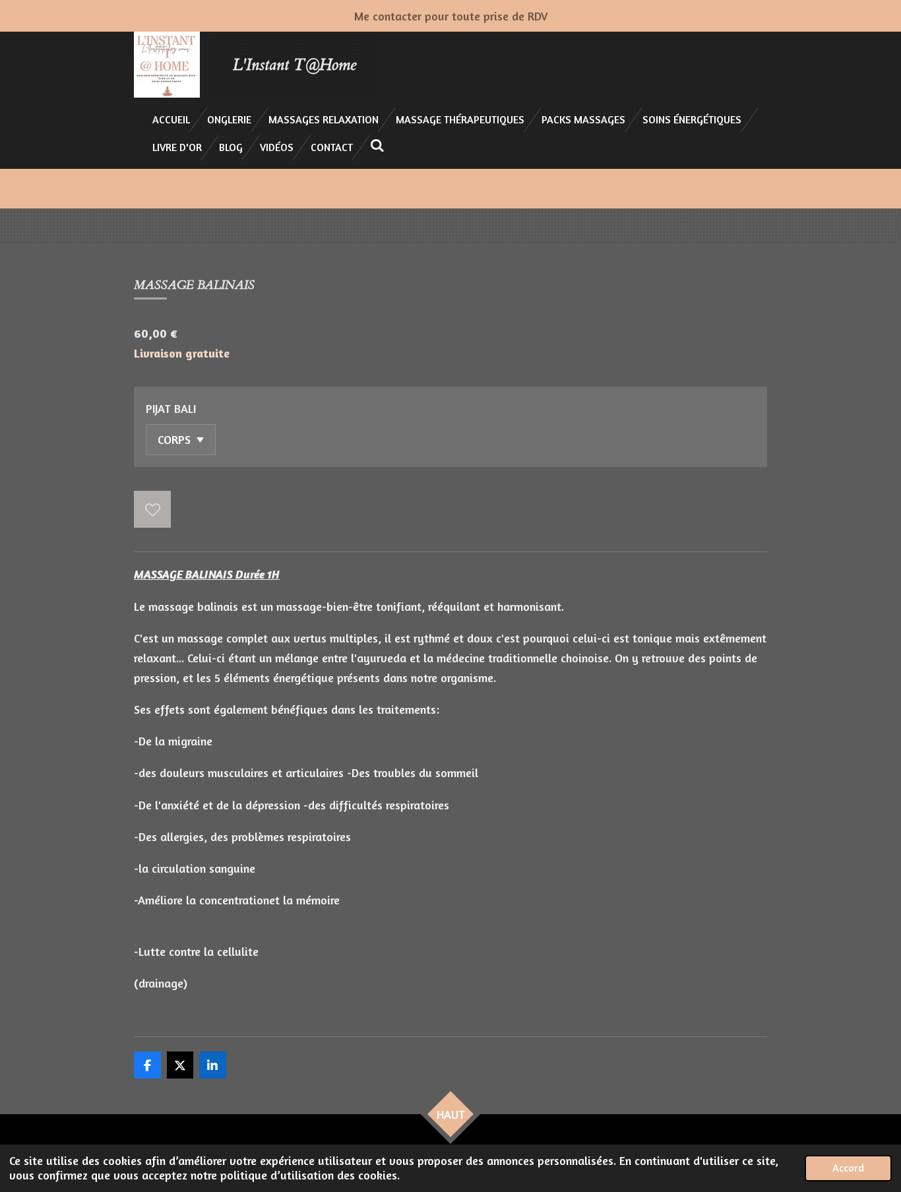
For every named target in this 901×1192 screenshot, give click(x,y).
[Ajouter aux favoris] (152, 509)
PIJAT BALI (171, 408)
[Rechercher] (377, 145)
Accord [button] (848, 1167)
